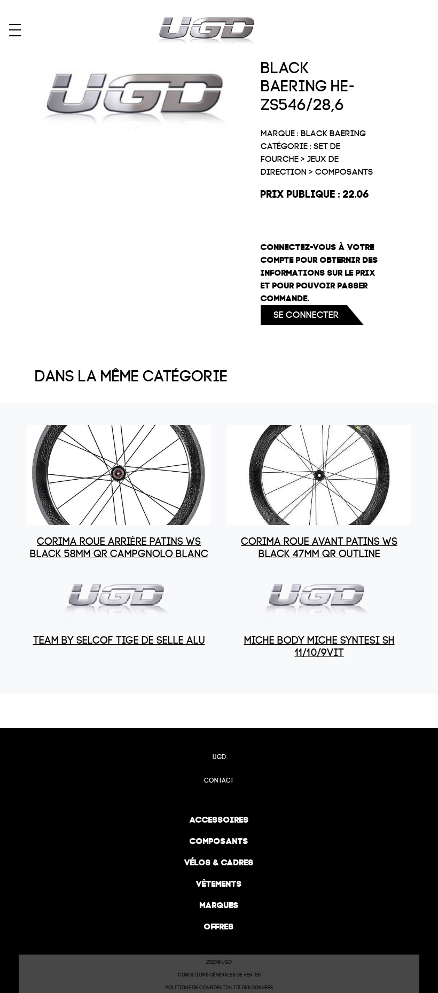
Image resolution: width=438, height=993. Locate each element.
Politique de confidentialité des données (219, 987)
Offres (219, 926)
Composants (219, 841)
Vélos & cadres (219, 862)
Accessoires (219, 820)
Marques (219, 905)
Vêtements (219, 884)
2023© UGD (219, 962)
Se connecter (306, 315)
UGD (219, 757)
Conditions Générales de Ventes (219, 975)
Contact (219, 780)
